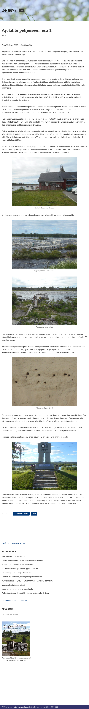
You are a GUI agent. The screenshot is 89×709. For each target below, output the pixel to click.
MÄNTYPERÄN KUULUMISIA (14, 601)
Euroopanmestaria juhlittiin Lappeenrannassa (21, 568)
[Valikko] (21, 10)
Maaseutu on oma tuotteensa (13, 556)
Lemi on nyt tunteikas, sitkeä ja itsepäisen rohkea (22, 577)
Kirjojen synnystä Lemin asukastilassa (17, 564)
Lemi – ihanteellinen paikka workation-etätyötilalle (22, 560)
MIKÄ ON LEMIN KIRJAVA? (13, 543)
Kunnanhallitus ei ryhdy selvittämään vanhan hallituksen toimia (27, 581)
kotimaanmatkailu (21, 513)
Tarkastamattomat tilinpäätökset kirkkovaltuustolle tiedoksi (25, 593)
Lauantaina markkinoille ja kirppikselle (17, 589)
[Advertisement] (19, 680)
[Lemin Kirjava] (9, 10)
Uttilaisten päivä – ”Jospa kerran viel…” (18, 573)
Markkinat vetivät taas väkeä (13, 585)
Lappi (34, 513)
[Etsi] (84, 614)
